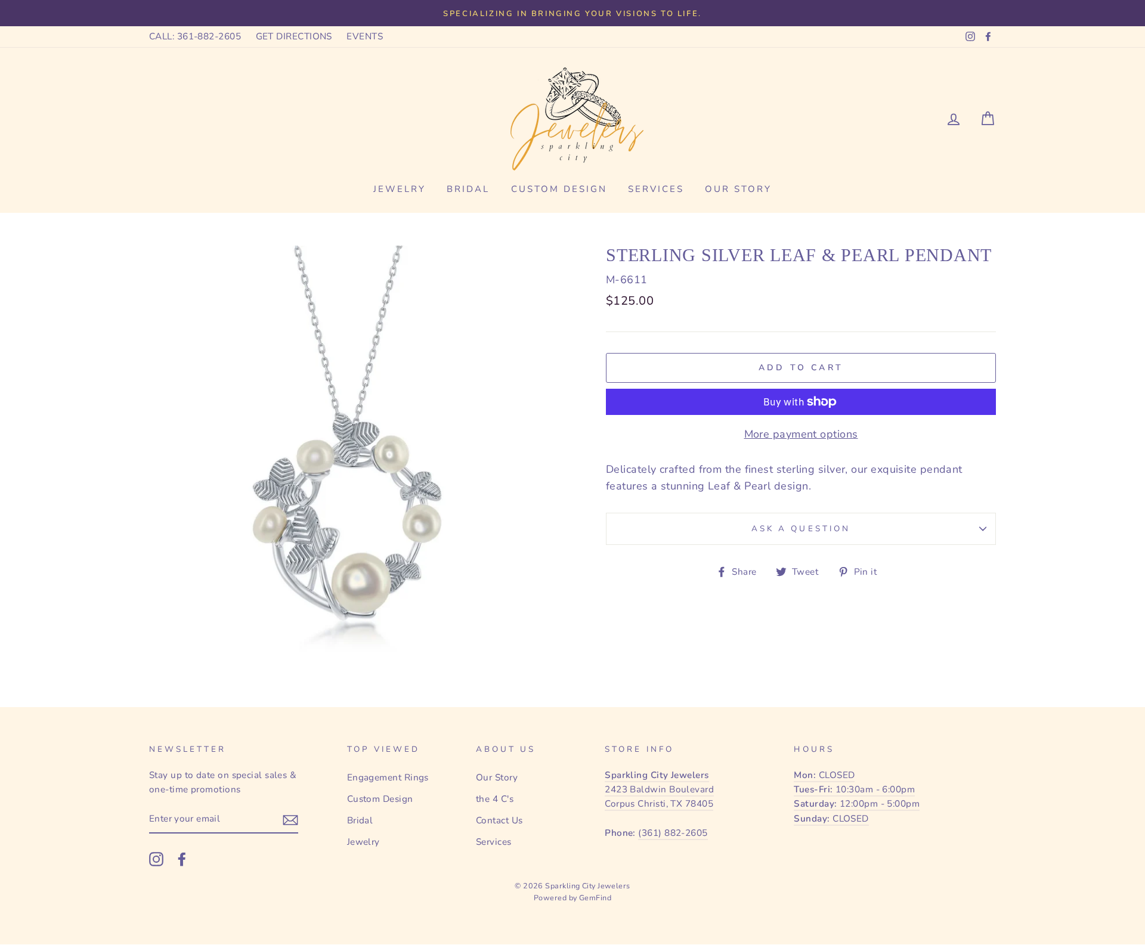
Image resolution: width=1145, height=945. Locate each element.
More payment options (801, 434)
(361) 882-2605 (672, 833)
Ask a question (800, 528)
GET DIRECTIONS (294, 36)
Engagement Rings (388, 777)
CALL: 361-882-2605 (195, 36)
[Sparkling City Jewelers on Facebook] (182, 858)
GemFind (595, 898)
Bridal (468, 189)
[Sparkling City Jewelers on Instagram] (156, 858)
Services (656, 189)
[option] (572, 13)
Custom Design (559, 189)
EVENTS (364, 36)
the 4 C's (494, 799)
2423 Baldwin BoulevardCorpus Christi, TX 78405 (659, 789)
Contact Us (499, 820)
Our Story (738, 189)
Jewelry (399, 189)
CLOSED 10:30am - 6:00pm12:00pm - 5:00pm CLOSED (857, 797)
